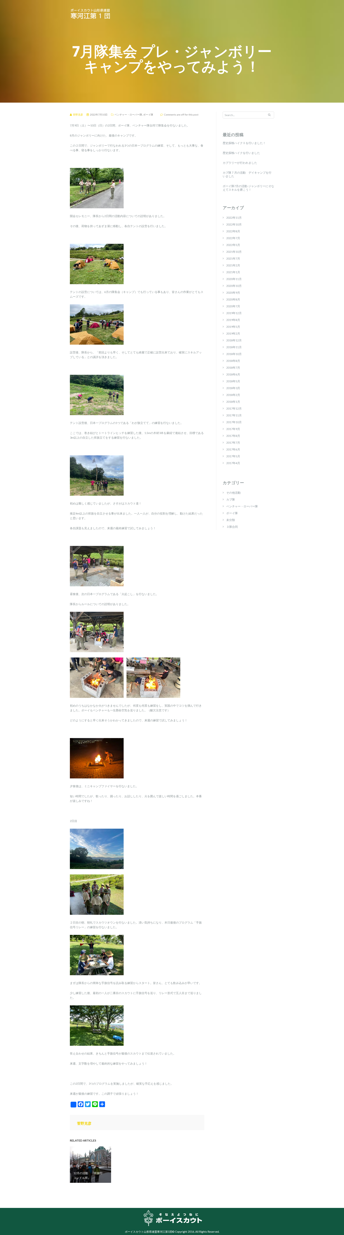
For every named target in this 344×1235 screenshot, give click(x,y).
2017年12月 (234, 408)
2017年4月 (233, 463)
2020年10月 (234, 285)
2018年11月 (234, 347)
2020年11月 (234, 279)
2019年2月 (233, 333)
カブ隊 (230, 499)
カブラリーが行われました (240, 162)
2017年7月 (233, 442)
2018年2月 (233, 394)
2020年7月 (233, 306)
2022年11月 (234, 217)
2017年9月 (233, 429)
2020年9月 (233, 292)
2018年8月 (233, 360)
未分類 (230, 520)
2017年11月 (234, 415)
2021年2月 (233, 265)
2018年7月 (233, 367)
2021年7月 (233, 258)
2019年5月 (233, 326)
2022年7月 (233, 238)
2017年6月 (233, 449)
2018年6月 (233, 374)
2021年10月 (234, 251)
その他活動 (233, 492)
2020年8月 (233, 299)
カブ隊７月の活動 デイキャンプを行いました (247, 174)
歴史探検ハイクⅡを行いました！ (244, 143)
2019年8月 (233, 319)
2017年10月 (234, 422)
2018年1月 (233, 401)
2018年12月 (234, 340)
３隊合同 (232, 526)
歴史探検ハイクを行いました (241, 152)
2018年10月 (234, 354)
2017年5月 (233, 456)
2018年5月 (233, 381)
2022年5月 (233, 244)
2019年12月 (234, 313)
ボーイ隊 (148, 114)
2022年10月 (234, 224)
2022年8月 (233, 231)
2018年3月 (233, 388)
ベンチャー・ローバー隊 (128, 114)
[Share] (73, 1104)
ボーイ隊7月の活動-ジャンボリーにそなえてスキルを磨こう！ (248, 187)
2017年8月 (233, 435)
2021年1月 (233, 272)
